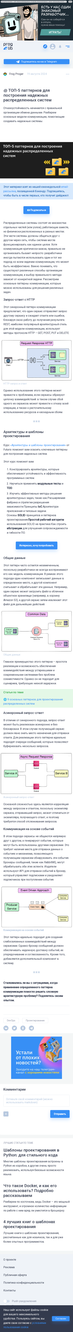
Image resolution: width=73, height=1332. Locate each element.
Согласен (61, 1318)
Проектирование (35, 1020)
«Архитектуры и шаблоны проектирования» (38, 445)
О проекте (9, 1259)
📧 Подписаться (36, 210)
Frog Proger (16, 74)
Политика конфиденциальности (23, 1282)
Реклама (9, 1267)
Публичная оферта (15, 1275)
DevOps (11, 1020)
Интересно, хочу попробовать (36, 545)
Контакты (9, 1290)
